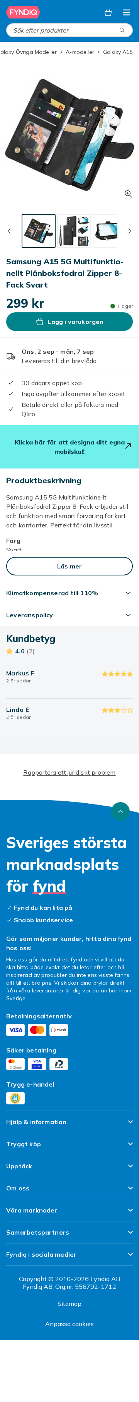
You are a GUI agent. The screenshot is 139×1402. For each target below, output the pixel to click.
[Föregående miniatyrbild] (9, 231)
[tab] (39, 231)
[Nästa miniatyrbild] (129, 231)
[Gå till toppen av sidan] (120, 811)
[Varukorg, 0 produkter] (108, 12)
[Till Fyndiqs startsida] (24, 12)
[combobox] (69, 30)
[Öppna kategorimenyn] (126, 12)
